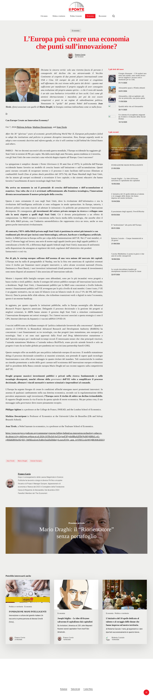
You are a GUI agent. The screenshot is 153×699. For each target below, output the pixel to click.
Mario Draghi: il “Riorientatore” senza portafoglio (76, 530)
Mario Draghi (22, 461)
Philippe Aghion (24, 127)
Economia (76, 31)
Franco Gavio (80, 54)
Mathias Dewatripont (42, 127)
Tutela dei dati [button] (75, 689)
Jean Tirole (62, 127)
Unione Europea (36, 461)
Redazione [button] (63, 689)
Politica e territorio (16, 607)
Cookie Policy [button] (88, 689)
